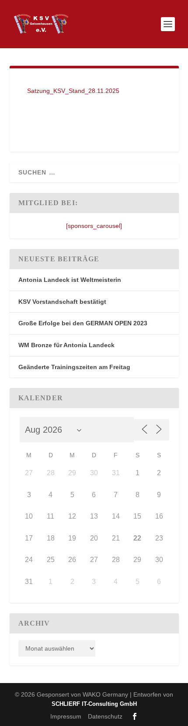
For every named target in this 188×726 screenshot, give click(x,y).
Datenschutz (105, 716)
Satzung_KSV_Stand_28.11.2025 (73, 90)
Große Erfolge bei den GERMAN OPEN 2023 (82, 323)
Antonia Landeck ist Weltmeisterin (69, 279)
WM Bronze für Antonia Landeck (66, 345)
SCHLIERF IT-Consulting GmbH (94, 704)
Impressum (65, 716)
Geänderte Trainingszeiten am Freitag (74, 366)
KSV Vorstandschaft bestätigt (62, 301)
